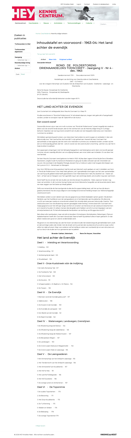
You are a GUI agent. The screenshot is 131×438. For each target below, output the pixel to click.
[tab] (43, 59)
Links (114, 4)
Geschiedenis (45, 33)
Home (38, 33)
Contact (87, 4)
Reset (23, 74)
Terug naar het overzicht (46, 54)
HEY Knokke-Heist (67, 4)
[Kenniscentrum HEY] (65, 13)
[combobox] (108, 24)
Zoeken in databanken (101, 4)
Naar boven (41, 426)
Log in (79, 4)
